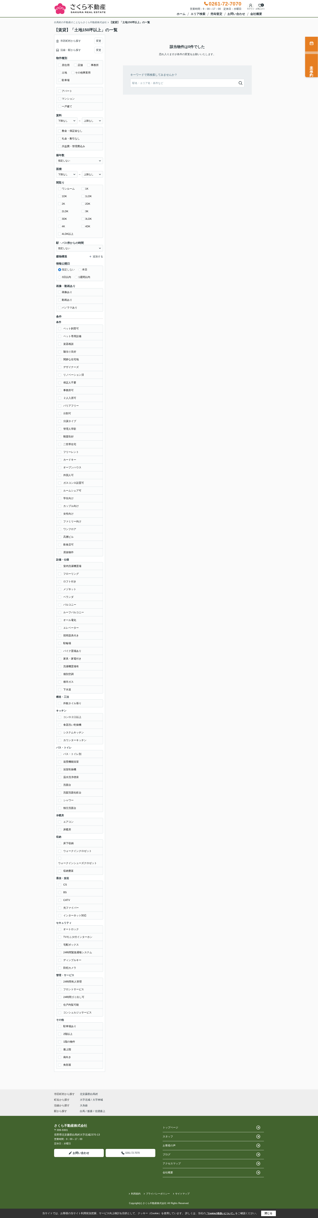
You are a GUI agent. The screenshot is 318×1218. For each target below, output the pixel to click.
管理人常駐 (69, 428)
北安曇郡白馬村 (89, 1094)
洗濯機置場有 (71, 666)
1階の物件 (69, 1041)
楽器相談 (68, 343)
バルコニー (69, 604)
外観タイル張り (72, 703)
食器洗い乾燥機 (72, 724)
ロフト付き (69, 581)
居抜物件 (68, 552)
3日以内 (66, 277)
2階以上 (68, 1033)
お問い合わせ (236, 13)
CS (65, 884)
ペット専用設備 (72, 336)
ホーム (181, 13)
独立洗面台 (69, 807)
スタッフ (168, 1136)
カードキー (69, 459)
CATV (66, 900)
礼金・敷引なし (71, 138)
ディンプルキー (72, 960)
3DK (64, 218)
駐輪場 (67, 643)
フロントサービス (73, 989)
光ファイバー (71, 907)
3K (86, 211)
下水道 (67, 689)
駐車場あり (69, 1026)
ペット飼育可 (71, 328)
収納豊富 (68, 870)
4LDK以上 (67, 233)
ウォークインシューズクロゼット (77, 863)
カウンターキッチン (74, 740)
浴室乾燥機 (69, 769)
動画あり (67, 299)
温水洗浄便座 (71, 777)
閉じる (268, 1213)
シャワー (68, 800)
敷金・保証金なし (72, 130)
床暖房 (67, 829)
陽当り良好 (69, 351)
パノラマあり (69, 307)
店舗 (80, 65)
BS (65, 892)
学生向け (68, 498)
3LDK (88, 218)
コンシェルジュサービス (77, 1012)
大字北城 (85, 1099)
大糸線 (84, 1105)
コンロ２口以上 (72, 717)
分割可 (67, 413)
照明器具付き (71, 635)
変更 (98, 40)
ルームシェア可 (72, 490)
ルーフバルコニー (73, 612)
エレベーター (71, 627)
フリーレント (71, 451)
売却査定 (216, 13)
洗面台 (67, 784)
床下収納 (68, 843)
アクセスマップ (172, 1163)
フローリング (71, 573)
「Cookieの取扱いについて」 (220, 1213)
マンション (68, 98)
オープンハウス (72, 467)
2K (63, 203)
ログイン (250, 9)
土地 (64, 72)
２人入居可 (69, 397)
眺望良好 (68, 436)
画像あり (67, 292)
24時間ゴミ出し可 (73, 997)
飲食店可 (68, 544)
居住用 (66, 65)
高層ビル (68, 536)
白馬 (82, 1111)
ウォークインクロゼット (77, 850)
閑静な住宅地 (71, 359)
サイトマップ (182, 1193)
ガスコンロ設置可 (73, 482)
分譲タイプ (69, 421)
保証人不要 (69, 382)
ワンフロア (69, 529)
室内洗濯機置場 (72, 566)
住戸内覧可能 (71, 1004)
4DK (87, 226)
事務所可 (68, 390)
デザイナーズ (71, 367)
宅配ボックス (71, 944)
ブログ (166, 1154)
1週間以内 (84, 277)
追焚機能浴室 (71, 761)
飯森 (90, 1111)
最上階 (67, 1049)
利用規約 (136, 1193)
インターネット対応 (74, 915)
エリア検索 (198, 13)
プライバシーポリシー (158, 1193)
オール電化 (69, 620)
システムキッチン (73, 732)
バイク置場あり (72, 650)
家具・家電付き (72, 658)
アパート (67, 90)
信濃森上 (100, 1111)
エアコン (68, 821)
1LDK (88, 196)
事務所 (95, 65)
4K (63, 226)
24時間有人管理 (72, 981)
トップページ (170, 1127)
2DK (87, 203)
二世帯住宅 (69, 444)
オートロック (71, 929)
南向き (67, 1057)
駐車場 (66, 80)
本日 (84, 269)
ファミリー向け (72, 521)
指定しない (68, 269)
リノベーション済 (73, 374)
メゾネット (69, 589)
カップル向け (71, 505)
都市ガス (68, 681)
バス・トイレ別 (72, 753)
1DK (64, 196)
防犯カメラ (69, 967)
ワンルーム (68, 188)
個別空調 (68, 674)
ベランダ (68, 596)
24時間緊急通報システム (77, 952)
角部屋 (67, 1064)
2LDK (65, 211)
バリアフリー (71, 405)
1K (86, 188)
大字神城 (98, 1099)
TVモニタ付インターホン (77, 936)
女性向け (68, 513)
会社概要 (256, 13)
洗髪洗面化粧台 (72, 792)
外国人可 (68, 475)
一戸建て (67, 106)
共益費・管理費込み (73, 146)
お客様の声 (169, 1145)
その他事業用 (83, 72)
